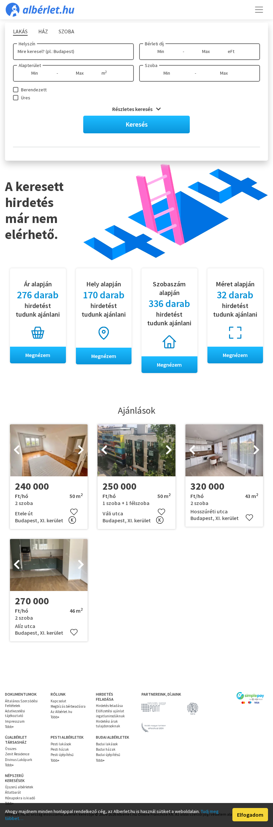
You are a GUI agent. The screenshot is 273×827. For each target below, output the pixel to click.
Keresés (137, 124)
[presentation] (16, 450)
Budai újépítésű (108, 754)
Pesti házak (60, 749)
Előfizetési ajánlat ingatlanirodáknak (110, 713)
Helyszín (27, 44)
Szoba (151, 65)
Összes (10, 748)
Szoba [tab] (66, 31)
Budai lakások (107, 744)
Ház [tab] (43, 31)
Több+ (9, 726)
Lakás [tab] (20, 31)
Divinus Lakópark (18, 759)
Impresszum (15, 721)
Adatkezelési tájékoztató (15, 713)
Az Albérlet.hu (61, 711)
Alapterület (30, 65)
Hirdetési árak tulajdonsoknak (108, 723)
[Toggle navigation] (259, 9)
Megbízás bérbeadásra (68, 706)
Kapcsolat (58, 701)
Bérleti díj (154, 44)
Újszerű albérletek (19, 787)
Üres (25, 98)
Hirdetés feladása (109, 705)
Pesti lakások (61, 744)
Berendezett (34, 90)
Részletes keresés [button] (132, 109)
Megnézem (37, 355)
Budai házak (106, 749)
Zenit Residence (17, 754)
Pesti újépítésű (62, 754)
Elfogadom (250, 814)
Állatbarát (13, 792)
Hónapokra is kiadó (20, 798)
